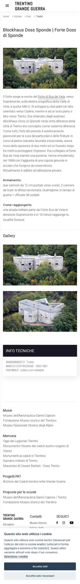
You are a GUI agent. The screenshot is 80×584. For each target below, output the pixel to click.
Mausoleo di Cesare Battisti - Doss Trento (31, 465)
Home (6, 16)
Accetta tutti (40, 566)
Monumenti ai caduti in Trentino (24, 456)
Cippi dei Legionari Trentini (20, 441)
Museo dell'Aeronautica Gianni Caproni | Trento (34, 497)
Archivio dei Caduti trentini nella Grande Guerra (34, 481)
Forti (28, 16)
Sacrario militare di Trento (20, 460)
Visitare (18, 16)
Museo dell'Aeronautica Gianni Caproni (29, 415)
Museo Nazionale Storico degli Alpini (28, 425)
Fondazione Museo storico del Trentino (30, 420)
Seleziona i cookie (16, 556)
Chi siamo (8, 524)
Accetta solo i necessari (40, 575)
